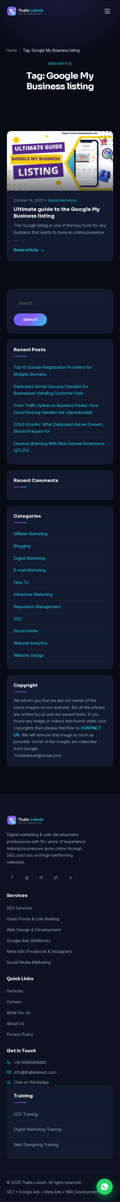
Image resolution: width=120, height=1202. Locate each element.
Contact (14, 1001)
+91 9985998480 (30, 1062)
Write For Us (18, 1012)
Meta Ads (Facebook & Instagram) (39, 951)
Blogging (22, 546)
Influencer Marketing (33, 594)
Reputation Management (37, 606)
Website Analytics (30, 643)
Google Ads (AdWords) (29, 940)
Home (12, 50)
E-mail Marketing (30, 570)
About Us (15, 1023)
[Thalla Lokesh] (28, 11)
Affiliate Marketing (30, 533)
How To (21, 582)
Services (15, 991)
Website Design (29, 655)
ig (26, 877)
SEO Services (19, 908)
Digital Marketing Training (37, 1129)
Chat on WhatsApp (31, 1082)
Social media (26, 630)
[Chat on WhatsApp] (105, 1187)
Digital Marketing (62, 200)
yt (56, 877)
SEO (18, 618)
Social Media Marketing (29, 962)
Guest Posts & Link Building (33, 918)
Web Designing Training (36, 1144)
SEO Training (26, 1114)
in (41, 877)
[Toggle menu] (107, 11)
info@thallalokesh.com (35, 1072)
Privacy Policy (20, 1034)
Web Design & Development (34, 929)
